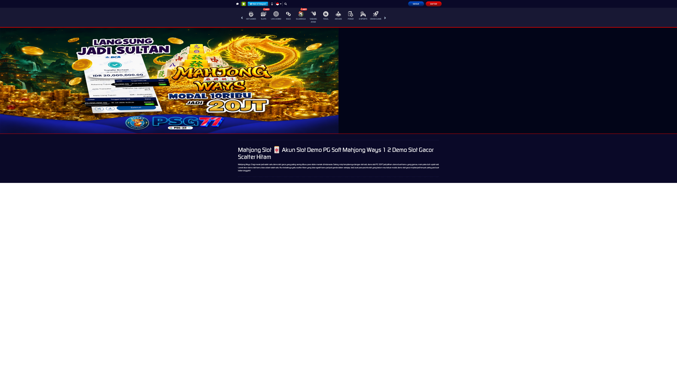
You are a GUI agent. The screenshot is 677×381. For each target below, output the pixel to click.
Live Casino (276, 19)
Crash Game (375, 19)
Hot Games (251, 19)
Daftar (433, 4)
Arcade (338, 19)
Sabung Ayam (313, 20)
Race (288, 19)
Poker (351, 19)
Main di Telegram (259, 4)
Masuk (416, 4)
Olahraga (301, 19)
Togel (326, 19)
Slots (263, 19)
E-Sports (363, 19)
